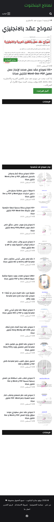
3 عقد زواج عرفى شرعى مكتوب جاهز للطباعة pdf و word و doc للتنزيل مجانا (19, 260)
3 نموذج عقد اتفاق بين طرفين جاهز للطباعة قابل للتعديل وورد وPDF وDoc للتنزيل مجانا (19, 347)
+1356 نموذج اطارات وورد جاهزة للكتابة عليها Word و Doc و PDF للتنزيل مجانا (18, 277)
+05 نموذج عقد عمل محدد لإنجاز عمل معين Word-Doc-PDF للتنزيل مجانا (29, 71)
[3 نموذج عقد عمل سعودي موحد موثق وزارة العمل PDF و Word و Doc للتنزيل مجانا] (44, 418)
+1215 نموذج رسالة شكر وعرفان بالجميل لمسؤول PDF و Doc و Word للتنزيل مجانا (20, 176)
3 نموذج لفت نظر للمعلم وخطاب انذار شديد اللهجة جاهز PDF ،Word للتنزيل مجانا (19, 398)
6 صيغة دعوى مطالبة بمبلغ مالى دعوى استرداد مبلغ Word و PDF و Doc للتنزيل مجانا (18, 193)
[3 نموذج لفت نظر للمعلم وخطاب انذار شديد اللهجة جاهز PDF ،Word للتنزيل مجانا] (44, 401)
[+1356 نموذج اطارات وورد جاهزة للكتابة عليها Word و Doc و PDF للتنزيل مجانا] (44, 282)
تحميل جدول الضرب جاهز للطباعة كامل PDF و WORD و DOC (19, 362)
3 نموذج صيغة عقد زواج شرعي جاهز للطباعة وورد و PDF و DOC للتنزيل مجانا (18, 311)
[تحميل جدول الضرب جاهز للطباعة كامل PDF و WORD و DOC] (44, 367)
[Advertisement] (27, 133)
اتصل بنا (27, 509)
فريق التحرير (8, 505)
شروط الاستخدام (21, 505)
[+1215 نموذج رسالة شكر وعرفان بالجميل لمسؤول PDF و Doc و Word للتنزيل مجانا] (44, 179)
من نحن (48, 505)
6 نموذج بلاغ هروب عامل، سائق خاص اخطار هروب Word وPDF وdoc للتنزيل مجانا (19, 227)
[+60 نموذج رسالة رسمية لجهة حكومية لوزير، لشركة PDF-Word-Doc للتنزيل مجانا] (44, 213)
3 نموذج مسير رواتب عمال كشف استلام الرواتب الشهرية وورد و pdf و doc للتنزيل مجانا (20, 245)
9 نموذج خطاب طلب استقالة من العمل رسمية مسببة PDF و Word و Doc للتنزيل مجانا (18, 381)
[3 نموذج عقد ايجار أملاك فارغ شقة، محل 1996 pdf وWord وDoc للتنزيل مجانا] (44, 333)
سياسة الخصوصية (36, 505)
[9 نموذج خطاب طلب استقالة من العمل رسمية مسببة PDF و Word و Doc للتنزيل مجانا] (44, 384)
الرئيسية (46, 20)
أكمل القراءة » (42, 91)
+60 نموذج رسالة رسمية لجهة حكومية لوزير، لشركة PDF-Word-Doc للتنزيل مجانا (18, 210)
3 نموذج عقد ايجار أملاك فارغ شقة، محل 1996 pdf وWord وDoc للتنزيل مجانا (20, 330)
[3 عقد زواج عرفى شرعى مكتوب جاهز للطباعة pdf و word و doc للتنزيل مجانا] (44, 264)
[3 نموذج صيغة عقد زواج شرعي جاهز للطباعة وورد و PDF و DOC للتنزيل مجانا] (44, 316)
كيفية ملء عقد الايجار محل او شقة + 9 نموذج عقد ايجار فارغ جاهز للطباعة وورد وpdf (18, 296)
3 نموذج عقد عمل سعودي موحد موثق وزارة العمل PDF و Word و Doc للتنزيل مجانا (19, 415)
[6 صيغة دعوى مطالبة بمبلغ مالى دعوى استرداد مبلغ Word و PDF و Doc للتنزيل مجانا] (44, 196)
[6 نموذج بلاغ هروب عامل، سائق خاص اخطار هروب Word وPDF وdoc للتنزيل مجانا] (44, 230)
